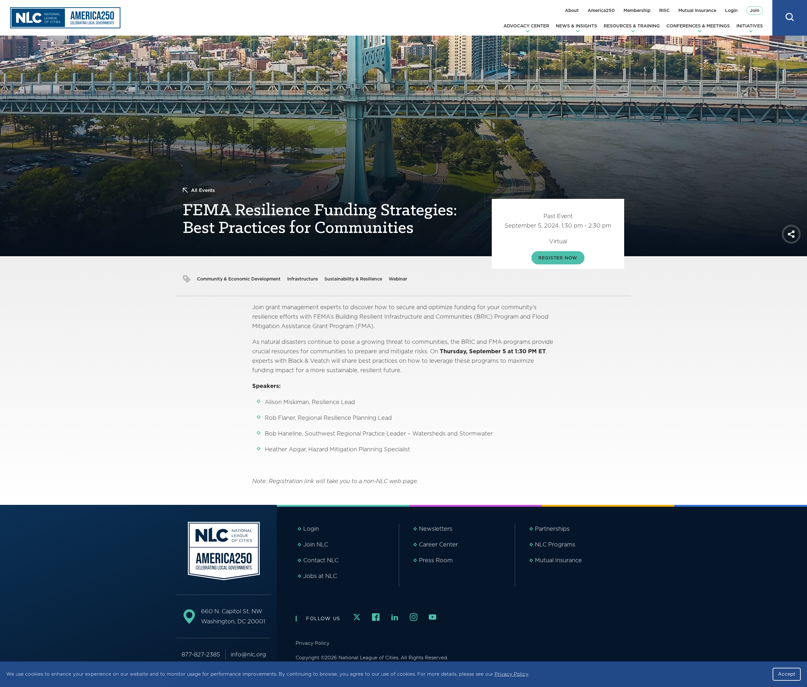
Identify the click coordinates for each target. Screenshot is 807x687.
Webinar (398, 278)
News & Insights (576, 25)
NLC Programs (555, 544)
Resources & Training (632, 25)
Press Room (436, 560)
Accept (786, 674)
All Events (203, 190)
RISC (664, 10)
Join (754, 10)
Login (731, 10)
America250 (601, 10)
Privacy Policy (511, 674)
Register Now (557, 257)
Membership (637, 10)
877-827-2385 (201, 654)
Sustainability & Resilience (353, 278)
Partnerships (552, 528)
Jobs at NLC (320, 576)
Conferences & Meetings (698, 25)
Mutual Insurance (697, 10)
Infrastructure (302, 278)
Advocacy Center (526, 25)
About (572, 10)
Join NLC (315, 544)
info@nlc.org (248, 654)
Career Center (438, 544)
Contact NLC (321, 560)
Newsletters (435, 528)
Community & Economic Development (239, 278)
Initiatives (749, 25)
